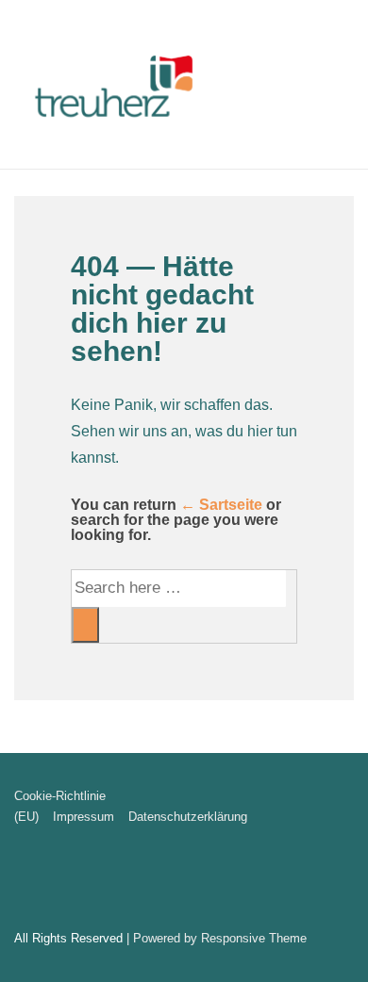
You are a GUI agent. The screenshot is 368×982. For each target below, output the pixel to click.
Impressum (83, 817)
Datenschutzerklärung (187, 817)
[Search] (85, 625)
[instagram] (54, 882)
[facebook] (16, 882)
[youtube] (35, 882)
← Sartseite (221, 505)
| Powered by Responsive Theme (216, 938)
